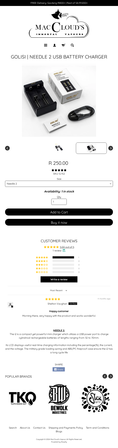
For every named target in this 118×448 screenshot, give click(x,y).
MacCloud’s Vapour (58, 439)
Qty (59, 196)
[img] (52, 299)
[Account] (54, 45)
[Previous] (7, 148)
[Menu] (45, 45)
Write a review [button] (59, 279)
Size (59, 178)
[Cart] (63, 45)
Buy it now (59, 222)
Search (13, 427)
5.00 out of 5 (67, 247)
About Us (25, 427)
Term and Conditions (97, 427)
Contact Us (39, 427)
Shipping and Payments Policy (66, 427)
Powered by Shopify (59, 442)
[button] (59, 170)
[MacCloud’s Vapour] (59, 23)
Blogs (59, 431)
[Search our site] (72, 45)
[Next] (110, 148)
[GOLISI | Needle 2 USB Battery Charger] (91, 148)
